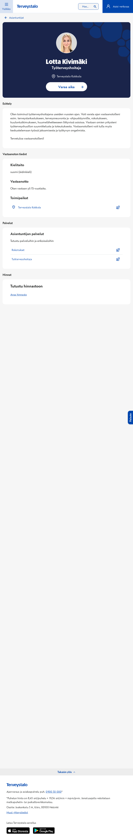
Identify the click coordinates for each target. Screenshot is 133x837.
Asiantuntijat (16, 17)
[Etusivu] (27, 7)
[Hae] (95, 6)
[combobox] (88, 6)
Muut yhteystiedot (17, 812)
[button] (66, 207)
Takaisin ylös (65, 772)
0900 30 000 (53, 791)
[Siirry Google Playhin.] (44, 830)
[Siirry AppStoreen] (18, 830)
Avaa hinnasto (18, 294)
